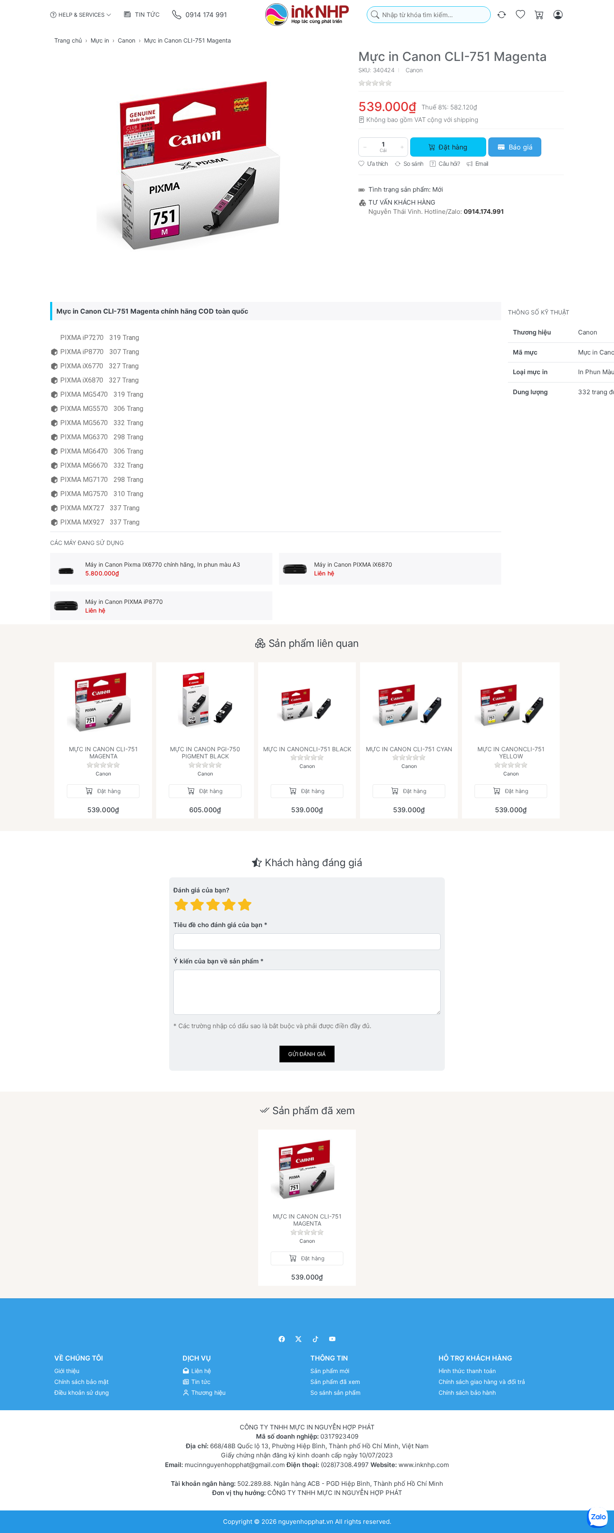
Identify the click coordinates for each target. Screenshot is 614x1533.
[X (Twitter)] (298, 1339)
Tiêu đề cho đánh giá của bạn (217, 925)
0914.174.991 (484, 211)
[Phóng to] (201, 166)
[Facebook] (281, 1339)
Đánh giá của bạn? (201, 890)
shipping (466, 120)
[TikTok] (315, 1339)
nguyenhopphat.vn (305, 1521)
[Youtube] (332, 1339)
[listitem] (201, 166)
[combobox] (429, 14)
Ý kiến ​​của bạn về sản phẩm (216, 961)
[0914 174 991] (177, 15)
